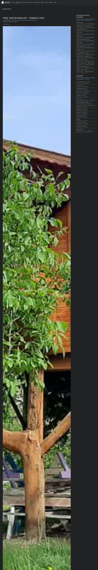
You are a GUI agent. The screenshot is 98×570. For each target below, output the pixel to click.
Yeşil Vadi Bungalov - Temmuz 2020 (85, 63)
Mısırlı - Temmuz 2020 (81, 70)
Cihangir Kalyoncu (10, 22)
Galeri (17, 2)
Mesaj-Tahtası (23, 2)
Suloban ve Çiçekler (81, 126)
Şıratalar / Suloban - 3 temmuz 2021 (85, 105)
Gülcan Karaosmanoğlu (82, 100)
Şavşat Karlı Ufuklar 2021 (83, 92)
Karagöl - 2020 (80, 49)
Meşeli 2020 (79, 32)
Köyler (13, 2)
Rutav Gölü (79, 98)
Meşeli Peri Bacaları (81, 29)
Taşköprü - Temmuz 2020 (82, 66)
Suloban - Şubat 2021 (81, 112)
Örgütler (51, 2)
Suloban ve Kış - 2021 (81, 109)
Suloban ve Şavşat (81, 115)
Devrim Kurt (79, 83)
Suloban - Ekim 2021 (81, 95)
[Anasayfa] (6, 2)
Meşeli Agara (79, 22)
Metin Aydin (79, 90)
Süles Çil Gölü (80, 85)
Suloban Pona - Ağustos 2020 (84, 25)
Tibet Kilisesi (79, 36)
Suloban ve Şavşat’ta (81, 122)
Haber (42, 2)
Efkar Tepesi (79, 42)
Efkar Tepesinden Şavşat (82, 53)
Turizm (46, 2)
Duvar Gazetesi (37, 2)
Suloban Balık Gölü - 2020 (83, 46)
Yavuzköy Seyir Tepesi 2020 (83, 39)
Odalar (78, 119)
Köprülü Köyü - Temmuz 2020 (83, 56)
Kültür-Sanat (30, 2)
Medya (55, 2)
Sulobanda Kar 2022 (81, 88)
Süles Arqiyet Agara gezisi (83, 82)
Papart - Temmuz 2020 (81, 73)
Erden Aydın (79, 120)
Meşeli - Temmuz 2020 (81, 59)
